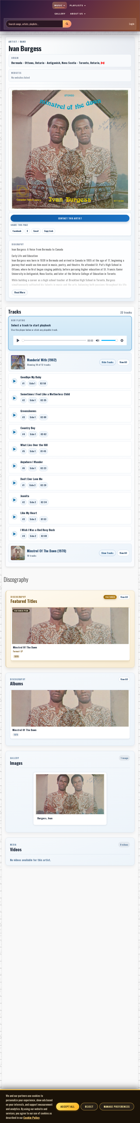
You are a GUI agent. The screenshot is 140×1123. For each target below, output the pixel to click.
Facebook (17, 230)
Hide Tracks (107, 362)
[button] (10, 635)
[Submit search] (67, 23)
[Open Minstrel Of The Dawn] (18, 553)
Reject (89, 1106)
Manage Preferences (117, 1106)
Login (131, 24)
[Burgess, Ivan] (70, 794)
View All (123, 362)
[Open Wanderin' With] (18, 362)
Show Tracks (107, 552)
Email (36, 230)
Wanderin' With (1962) (42, 359)
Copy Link (48, 230)
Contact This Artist (70, 218)
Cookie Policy (31, 1118)
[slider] (54, 340)
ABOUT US (77, 13)
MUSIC (58, 5)
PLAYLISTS (77, 5)
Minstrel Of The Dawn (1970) (46, 550)
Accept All (68, 1106)
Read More (19, 292)
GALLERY (60, 13)
